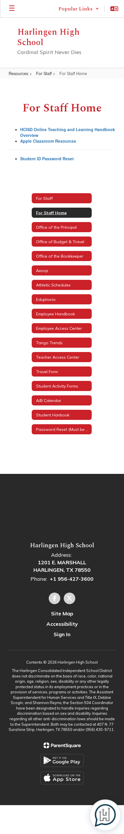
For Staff (44, 73)
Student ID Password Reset (47, 158)
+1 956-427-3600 (71, 579)
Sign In (62, 634)
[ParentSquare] (62, 745)
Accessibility (62, 624)
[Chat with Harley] (105, 815)
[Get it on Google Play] (62, 760)
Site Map (62, 613)
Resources (18, 73)
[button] (78, 8)
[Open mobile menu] (11, 8)
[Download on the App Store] (62, 777)
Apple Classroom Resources (48, 141)
